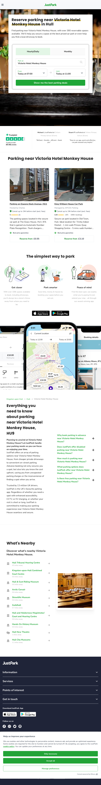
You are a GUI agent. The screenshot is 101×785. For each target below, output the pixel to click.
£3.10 (74, 238)
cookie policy (8, 746)
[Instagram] (9, 726)
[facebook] (4, 726)
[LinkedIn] (20, 726)
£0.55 (29, 238)
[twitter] (14, 726)
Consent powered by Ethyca (86, 774)
